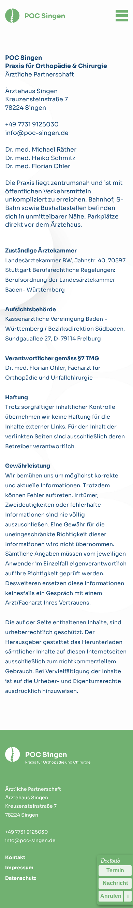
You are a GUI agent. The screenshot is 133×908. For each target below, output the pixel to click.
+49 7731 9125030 (32, 124)
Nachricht (115, 883)
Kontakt (15, 857)
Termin (115, 870)
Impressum (19, 868)
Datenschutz (20, 878)
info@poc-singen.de (37, 133)
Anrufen (110, 896)
